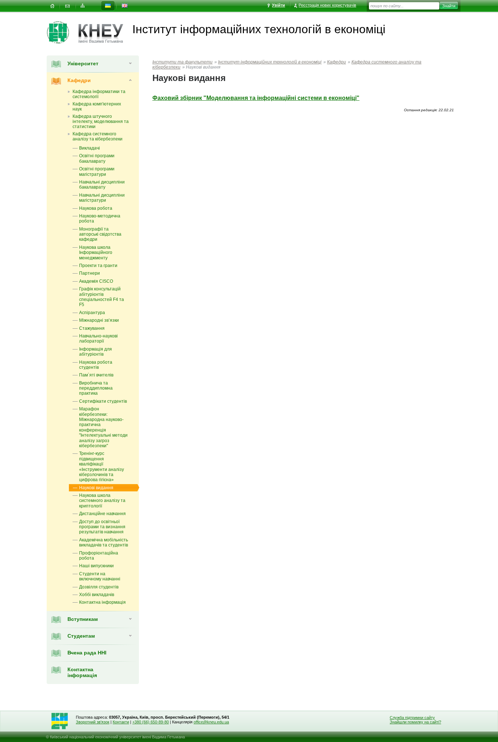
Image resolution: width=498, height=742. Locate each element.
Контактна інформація (82, 672)
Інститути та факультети (182, 62)
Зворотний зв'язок (92, 722)
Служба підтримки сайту (412, 717)
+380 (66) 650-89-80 (150, 722)
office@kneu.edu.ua (211, 722)
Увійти (278, 5)
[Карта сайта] (82, 6)
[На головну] (52, 6)
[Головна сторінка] (62, 32)
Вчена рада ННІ (86, 653)
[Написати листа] (67, 6)
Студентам (81, 636)
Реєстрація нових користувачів (327, 5)
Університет (82, 63)
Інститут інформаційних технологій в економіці (270, 62)
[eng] (124, 6)
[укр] (107, 6)
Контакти (121, 722)
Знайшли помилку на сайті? (415, 722)
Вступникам (82, 619)
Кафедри (79, 80)
